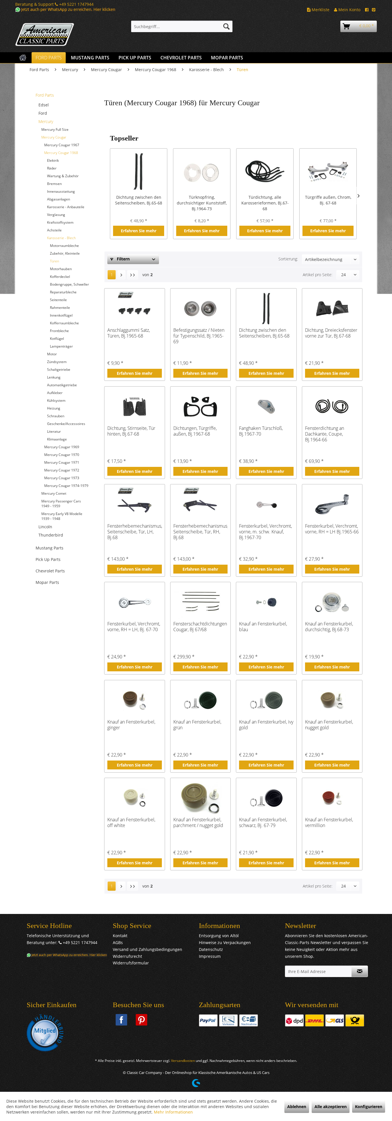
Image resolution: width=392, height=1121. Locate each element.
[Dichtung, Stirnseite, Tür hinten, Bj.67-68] (134, 406)
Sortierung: (288, 259)
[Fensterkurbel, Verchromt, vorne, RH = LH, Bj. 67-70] (134, 602)
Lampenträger (61, 346)
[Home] (22, 57)
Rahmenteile (60, 307)
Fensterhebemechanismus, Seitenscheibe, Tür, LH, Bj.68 (134, 531)
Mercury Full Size (55, 129)
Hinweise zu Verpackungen (225, 942)
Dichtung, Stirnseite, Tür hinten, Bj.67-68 (131, 431)
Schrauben (55, 416)
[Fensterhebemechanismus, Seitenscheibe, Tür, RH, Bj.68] (200, 504)
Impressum (210, 956)
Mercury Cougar (53, 137)
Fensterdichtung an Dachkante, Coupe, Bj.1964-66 (324, 433)
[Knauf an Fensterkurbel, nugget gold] (332, 700)
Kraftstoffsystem (60, 222)
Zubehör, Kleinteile (65, 253)
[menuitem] (181, 26)
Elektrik (53, 160)
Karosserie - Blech (61, 237)
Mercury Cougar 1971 (61, 462)
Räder (52, 168)
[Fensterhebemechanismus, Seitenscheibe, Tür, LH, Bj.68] (134, 504)
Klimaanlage (57, 439)
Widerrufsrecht (127, 956)
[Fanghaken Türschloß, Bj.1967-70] (266, 406)
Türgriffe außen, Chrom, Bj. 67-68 (328, 200)
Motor (52, 354)
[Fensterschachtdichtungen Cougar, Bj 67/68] (200, 602)
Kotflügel (57, 338)
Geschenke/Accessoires (66, 423)
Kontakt (120, 935)
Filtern (123, 259)
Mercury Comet (53, 493)
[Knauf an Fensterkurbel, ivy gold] (266, 700)
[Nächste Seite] (121, 274)
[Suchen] (226, 26)
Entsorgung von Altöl (219, 935)
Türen (54, 261)
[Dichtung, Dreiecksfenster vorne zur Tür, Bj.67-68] (332, 308)
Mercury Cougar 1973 (61, 477)
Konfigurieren (368, 1106)
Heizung (53, 408)
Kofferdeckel (60, 276)
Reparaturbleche (63, 292)
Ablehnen (296, 1106)
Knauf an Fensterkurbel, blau (263, 627)
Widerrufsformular (131, 963)
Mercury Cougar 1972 (61, 470)
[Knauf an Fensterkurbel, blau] (266, 602)
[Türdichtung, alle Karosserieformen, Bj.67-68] (264, 171)
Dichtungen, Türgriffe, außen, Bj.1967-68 (195, 431)
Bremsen (54, 183)
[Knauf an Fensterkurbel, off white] (134, 798)
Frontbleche (59, 330)
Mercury (45, 121)
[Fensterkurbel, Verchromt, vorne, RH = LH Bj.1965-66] (332, 504)
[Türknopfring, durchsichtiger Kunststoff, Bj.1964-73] (201, 171)
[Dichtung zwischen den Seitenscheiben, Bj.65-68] (138, 171)
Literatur (54, 431)
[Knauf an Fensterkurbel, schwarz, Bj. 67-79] (266, 798)
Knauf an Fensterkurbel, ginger (131, 725)
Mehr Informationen (173, 1112)
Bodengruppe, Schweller (69, 284)
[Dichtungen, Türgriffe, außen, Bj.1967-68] (200, 406)
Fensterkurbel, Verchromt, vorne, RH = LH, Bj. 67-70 (133, 627)
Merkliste (320, 9)
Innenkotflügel (61, 315)
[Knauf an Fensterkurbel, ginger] (134, 700)
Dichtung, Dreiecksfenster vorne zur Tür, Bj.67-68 (331, 333)
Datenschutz (211, 949)
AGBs (118, 942)
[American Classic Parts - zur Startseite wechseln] (59, 34)
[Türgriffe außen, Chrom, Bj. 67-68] (328, 171)
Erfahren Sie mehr (138, 230)
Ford (42, 113)
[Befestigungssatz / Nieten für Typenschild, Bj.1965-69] (200, 308)
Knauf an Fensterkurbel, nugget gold (329, 725)
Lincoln (45, 526)
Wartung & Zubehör (63, 175)
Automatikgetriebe (62, 385)
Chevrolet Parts (50, 571)
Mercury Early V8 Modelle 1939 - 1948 (61, 516)
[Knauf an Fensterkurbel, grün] (200, 700)
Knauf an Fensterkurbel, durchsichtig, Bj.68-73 (329, 627)
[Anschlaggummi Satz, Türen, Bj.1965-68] (134, 308)
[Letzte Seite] (132, 274)
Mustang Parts (49, 548)
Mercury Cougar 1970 (61, 454)
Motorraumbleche (64, 245)
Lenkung (54, 377)
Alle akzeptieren (331, 1106)
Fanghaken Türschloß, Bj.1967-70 (261, 431)
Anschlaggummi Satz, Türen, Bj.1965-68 (128, 333)
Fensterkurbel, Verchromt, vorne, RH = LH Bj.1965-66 (332, 529)
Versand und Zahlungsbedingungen (147, 949)
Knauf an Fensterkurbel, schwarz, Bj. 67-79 (263, 822)
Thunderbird (50, 535)
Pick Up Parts (48, 559)
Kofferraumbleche (64, 323)
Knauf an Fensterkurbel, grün (197, 725)
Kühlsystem (56, 400)
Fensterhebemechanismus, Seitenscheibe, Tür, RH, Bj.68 (200, 531)
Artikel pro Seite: (317, 274)
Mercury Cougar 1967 (61, 145)
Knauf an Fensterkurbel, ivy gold (266, 725)
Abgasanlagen (58, 199)
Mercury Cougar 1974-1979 (66, 485)
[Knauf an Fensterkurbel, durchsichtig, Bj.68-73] (332, 602)
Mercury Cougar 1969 (61, 446)
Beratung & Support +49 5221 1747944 (54, 4)
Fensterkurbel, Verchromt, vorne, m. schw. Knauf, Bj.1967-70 (265, 531)
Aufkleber (55, 392)
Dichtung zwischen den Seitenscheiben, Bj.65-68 (138, 200)
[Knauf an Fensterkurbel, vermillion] (332, 798)
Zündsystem (57, 361)
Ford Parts (45, 95)
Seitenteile (58, 299)
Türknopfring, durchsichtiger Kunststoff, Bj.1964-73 (202, 202)
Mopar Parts (47, 582)
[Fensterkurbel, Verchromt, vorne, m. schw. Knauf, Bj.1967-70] (266, 504)
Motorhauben (61, 268)
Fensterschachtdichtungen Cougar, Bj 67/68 (200, 627)
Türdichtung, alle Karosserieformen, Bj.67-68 (265, 202)
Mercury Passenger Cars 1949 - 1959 (61, 503)
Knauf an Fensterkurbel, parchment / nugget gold (198, 822)
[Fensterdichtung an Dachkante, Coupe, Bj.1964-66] (332, 406)
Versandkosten (183, 1060)
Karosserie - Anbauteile (65, 206)
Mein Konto (348, 9)
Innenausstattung (61, 191)
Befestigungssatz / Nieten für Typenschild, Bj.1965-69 (198, 335)
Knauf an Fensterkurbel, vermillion (329, 822)
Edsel (43, 105)
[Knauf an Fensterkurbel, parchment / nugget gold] (200, 798)
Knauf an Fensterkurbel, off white (131, 822)
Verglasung (56, 214)
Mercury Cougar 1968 (61, 152)
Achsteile (54, 230)
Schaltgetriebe (58, 369)
